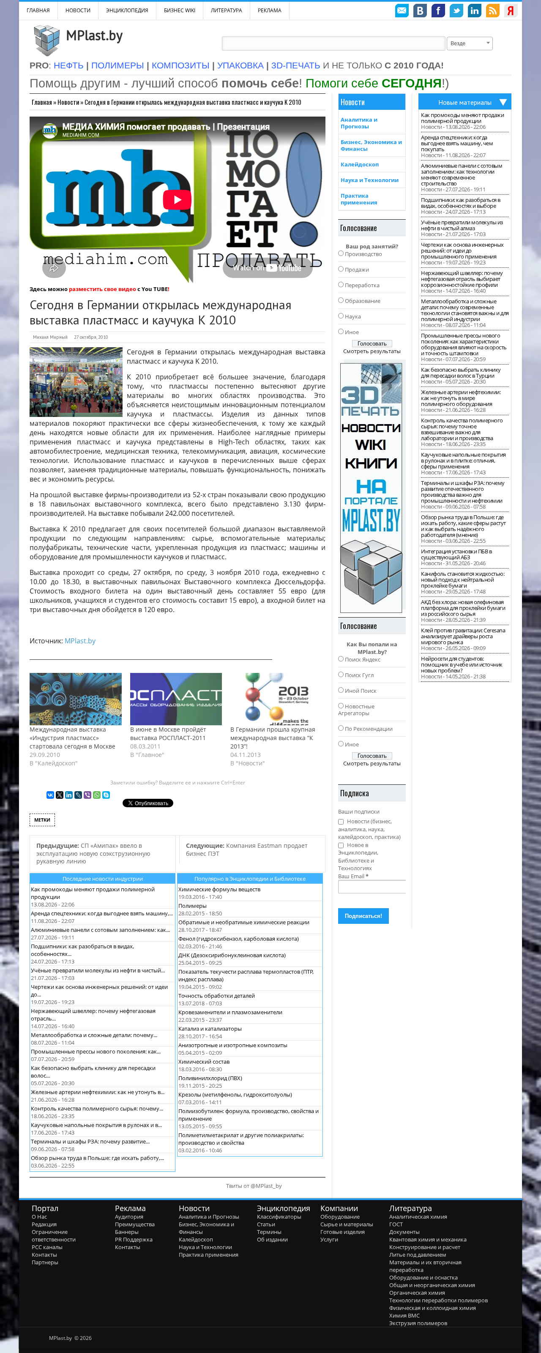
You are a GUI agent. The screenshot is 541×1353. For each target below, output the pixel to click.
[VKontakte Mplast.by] (420, 12)
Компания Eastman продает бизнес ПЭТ (247, 849)
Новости (78, 10)
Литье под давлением (417, 1254)
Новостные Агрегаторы (356, 709)
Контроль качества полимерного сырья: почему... (97, 1108)
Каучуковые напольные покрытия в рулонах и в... (96, 1125)
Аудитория (129, 1216)
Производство (363, 254)
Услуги (329, 1239)
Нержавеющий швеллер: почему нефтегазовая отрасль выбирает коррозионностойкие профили (462, 279)
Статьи (266, 1224)
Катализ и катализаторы (210, 1028)
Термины (269, 1232)
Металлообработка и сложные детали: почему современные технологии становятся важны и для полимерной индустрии (465, 310)
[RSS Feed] (493, 12)
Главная (42, 101)
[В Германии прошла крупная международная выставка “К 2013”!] (276, 699)
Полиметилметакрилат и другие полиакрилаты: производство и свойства (241, 1138)
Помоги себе (374, 83)
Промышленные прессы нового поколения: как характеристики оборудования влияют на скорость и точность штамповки (464, 344)
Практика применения (359, 199)
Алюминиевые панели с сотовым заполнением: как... (100, 930)
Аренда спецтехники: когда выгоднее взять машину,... (102, 913)
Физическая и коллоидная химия (432, 1308)
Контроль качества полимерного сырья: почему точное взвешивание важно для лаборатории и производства (462, 429)
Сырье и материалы (346, 1224)
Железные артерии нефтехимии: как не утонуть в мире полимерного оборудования (460, 398)
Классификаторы (279, 1216)
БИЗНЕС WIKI (179, 10)
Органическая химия (417, 1292)
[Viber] (87, 795)
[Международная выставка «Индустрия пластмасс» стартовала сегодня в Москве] (76, 699)
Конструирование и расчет (424, 1247)
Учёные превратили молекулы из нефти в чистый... (98, 970)
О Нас (39, 1216)
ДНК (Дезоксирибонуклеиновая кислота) (232, 955)
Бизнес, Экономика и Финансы (371, 145)
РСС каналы (47, 1247)
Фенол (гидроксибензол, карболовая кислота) (238, 938)
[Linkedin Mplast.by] (474, 12)
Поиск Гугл (359, 675)
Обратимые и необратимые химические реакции (243, 922)
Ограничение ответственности (54, 1235)
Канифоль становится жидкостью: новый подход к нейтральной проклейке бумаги (462, 579)
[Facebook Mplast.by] (438, 12)
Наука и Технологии (370, 180)
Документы (404, 1232)
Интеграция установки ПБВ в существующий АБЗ (456, 554)
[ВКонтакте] (50, 795)
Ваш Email (353, 876)
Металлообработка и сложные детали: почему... (94, 1035)
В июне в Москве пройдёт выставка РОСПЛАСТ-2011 (168, 733)
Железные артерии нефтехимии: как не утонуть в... (97, 1092)
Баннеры (127, 1232)
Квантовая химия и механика (428, 1239)
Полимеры (192, 905)
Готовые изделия (342, 1232)
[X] (59, 795)
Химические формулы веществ (219, 889)
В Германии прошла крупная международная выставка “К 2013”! (272, 737)
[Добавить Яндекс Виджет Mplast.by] (511, 12)
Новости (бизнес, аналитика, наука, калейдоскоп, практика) (369, 829)
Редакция (44, 1224)
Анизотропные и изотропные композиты (232, 1045)
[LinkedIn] (69, 795)
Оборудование (340, 1216)
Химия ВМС (404, 1315)
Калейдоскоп (360, 164)
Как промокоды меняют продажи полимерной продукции (462, 118)
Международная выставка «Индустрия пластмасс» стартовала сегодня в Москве (72, 737)
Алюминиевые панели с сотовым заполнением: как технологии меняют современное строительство (461, 174)
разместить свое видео (102, 289)
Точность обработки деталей (216, 995)
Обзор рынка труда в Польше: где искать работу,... (97, 1158)
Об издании (272, 1239)
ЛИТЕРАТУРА (226, 10)
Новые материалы (465, 102)
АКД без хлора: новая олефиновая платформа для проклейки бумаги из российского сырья (463, 608)
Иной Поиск (361, 690)
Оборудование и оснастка (423, 1277)
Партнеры (45, 1262)
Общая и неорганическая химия (432, 1285)
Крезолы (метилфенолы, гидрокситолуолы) (235, 1094)
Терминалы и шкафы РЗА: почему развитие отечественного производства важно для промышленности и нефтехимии (463, 491)
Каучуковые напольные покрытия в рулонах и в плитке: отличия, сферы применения (463, 460)
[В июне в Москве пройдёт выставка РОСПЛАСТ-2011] (176, 699)
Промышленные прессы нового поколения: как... (96, 1051)
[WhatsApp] (97, 795)
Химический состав (204, 1061)
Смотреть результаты (372, 351)
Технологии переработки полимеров (438, 1300)
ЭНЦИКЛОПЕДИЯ (127, 10)
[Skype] (106, 795)
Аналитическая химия (418, 1216)
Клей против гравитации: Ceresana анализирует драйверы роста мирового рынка (463, 636)
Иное (352, 332)
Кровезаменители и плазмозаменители (230, 1012)
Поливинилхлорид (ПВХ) (210, 1078)
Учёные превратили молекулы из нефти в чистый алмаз (462, 225)
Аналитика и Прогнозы (359, 123)
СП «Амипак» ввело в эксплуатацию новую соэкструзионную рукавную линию (93, 853)
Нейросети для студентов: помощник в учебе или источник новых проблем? (462, 664)
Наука (353, 316)
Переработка (362, 285)
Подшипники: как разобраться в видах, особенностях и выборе (460, 203)
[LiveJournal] (78, 795)
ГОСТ (396, 1224)
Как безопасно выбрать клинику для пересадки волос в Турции (461, 372)
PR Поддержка (134, 1239)
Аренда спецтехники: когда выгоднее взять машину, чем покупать (457, 143)
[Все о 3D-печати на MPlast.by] (372, 486)
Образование (362, 301)
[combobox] (470, 43)
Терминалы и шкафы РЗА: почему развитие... (90, 1141)
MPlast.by (94, 35)
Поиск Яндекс (362, 659)
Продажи (357, 269)
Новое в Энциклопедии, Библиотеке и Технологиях (358, 856)
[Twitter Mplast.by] (456, 12)
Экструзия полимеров (418, 1323)
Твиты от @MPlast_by (254, 1186)
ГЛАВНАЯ (38, 10)
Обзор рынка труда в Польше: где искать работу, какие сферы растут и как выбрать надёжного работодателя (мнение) (463, 526)
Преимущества (135, 1224)
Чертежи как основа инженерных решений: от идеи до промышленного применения (462, 250)
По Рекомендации (369, 728)
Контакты (44, 1254)
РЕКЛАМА (269, 10)
